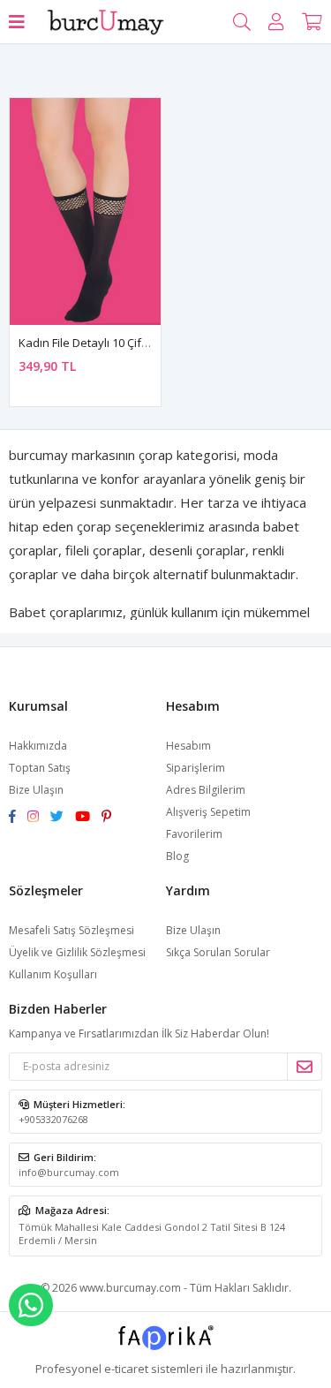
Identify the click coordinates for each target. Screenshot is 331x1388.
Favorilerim (194, 833)
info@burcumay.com (69, 1172)
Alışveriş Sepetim (208, 811)
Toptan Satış (40, 767)
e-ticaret (126, 1369)
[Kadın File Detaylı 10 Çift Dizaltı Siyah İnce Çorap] (85, 211)
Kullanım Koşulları (53, 974)
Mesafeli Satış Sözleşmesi (71, 930)
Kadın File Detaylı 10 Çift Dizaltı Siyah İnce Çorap (146, 343)
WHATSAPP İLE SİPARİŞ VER (31, 1305)
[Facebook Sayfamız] (18, 817)
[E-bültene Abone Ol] (304, 1066)
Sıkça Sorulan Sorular (218, 952)
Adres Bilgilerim (205, 789)
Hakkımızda (38, 745)
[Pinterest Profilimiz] (111, 817)
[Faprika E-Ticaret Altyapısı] (165, 1344)
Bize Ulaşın (36, 789)
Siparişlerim (195, 767)
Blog (177, 856)
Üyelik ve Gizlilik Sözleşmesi (77, 952)
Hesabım (188, 745)
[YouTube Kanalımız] (88, 817)
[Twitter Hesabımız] (62, 817)
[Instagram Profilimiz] (38, 817)
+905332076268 (53, 1119)
